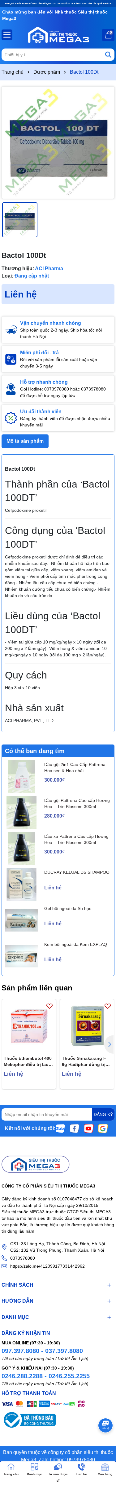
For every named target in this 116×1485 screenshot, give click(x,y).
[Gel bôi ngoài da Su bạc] (21, 920)
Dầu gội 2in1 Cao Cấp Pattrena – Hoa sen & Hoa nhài (76, 767)
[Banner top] (58, 3)
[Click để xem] (58, 142)
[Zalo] (60, 1128)
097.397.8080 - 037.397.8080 (42, 1350)
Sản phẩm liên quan (37, 988)
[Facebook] (74, 1128)
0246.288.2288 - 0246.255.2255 (46, 1376)
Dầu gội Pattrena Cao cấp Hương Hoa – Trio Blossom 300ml (77, 803)
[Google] (103, 1128)
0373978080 (22, 1258)
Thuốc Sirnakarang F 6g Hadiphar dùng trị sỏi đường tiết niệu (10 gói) (86, 1061)
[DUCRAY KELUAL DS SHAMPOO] (21, 884)
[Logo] (58, 34)
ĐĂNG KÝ (103, 1114)
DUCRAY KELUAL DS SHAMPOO (77, 872)
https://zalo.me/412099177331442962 (47, 1266)
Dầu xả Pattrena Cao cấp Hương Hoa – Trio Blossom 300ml (76, 839)
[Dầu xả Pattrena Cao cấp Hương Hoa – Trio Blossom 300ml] (21, 848)
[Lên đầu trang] (103, 1448)
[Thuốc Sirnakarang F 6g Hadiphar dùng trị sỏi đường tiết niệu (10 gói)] (87, 1025)
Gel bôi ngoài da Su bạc (67, 908)
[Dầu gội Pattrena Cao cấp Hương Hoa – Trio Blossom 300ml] (21, 812)
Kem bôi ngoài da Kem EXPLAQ (75, 944)
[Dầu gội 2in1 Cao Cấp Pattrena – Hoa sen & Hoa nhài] (21, 776)
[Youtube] (89, 1128)
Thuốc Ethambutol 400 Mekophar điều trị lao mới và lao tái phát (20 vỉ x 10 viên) (28, 1061)
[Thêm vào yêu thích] (49, 1005)
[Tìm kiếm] (108, 54)
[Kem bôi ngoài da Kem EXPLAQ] (21, 956)
